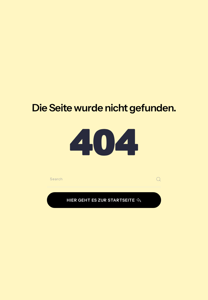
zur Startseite (101, 200)
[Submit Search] (158, 179)
